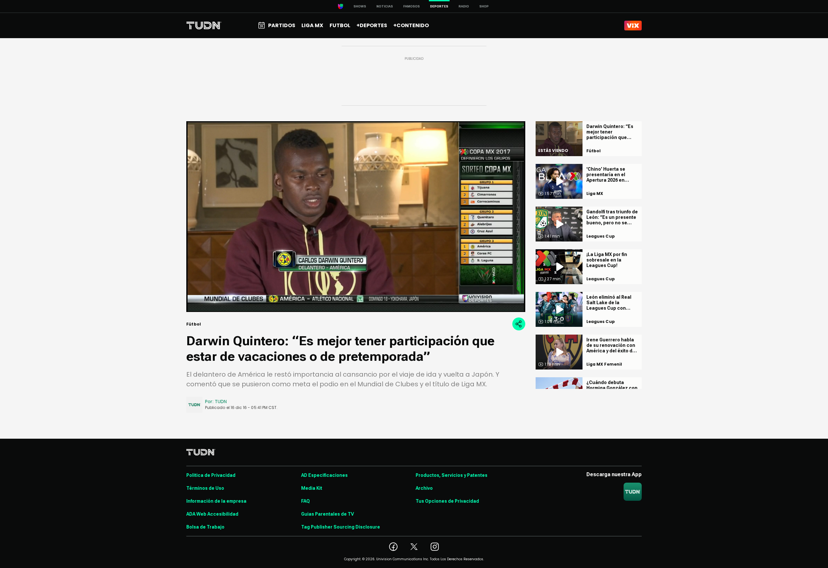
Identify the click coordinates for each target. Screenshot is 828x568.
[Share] (518, 323)
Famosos (411, 6)
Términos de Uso (205, 488)
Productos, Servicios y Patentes (451, 475)
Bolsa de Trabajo (205, 527)
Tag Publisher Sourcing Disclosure (340, 527)
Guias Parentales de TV (327, 514)
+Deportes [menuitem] (371, 25)
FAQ (305, 501)
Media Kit (311, 488)
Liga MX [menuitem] (312, 25)
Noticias (384, 6)
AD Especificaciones (324, 475)
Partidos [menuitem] (281, 25)
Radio (464, 6)
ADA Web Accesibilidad (212, 514)
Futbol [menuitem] (340, 25)
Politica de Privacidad (210, 475)
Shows (360, 6)
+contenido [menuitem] (411, 25)
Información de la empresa (216, 501)
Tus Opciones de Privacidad (447, 501)
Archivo (424, 488)
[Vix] (633, 25)
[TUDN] (204, 25)
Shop (484, 6)
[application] (355, 216)
